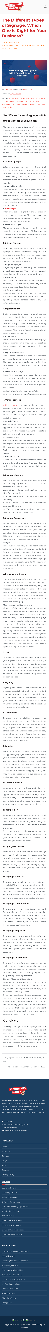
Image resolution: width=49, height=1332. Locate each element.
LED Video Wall (8, 1256)
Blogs (4, 1161)
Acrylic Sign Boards (10, 1211)
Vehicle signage (10, 405)
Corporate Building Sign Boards (15, 1206)
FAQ (4, 1165)
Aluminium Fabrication (12, 1275)
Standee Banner (8, 1293)
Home (4, 1147)
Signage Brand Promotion (13, 1230)
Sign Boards (15, 94)
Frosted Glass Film (10, 1289)
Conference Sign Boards (12, 1234)
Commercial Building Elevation (15, 1251)
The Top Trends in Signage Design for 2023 (26, 1067)
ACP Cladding (8, 1216)
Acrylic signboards (17, 98)
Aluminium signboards (35, 98)
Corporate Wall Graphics (12, 1270)
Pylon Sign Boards (10, 1192)
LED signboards (8, 101)
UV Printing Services (11, 1284)
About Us (6, 1151)
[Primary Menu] (45, 7)
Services (5, 1156)
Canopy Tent (7, 1303)
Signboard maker (19, 104)
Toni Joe (8, 89)
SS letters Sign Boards (11, 1225)
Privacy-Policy (8, 1175)
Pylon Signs (10, 208)
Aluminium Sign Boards (12, 1220)
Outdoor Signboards (25, 101)
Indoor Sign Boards (10, 1197)
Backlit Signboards (10, 1265)
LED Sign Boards (9, 1188)
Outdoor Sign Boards (11, 1202)
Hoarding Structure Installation (15, 1261)
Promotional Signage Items (14, 1279)
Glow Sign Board (9, 1298)
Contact (5, 1170)
